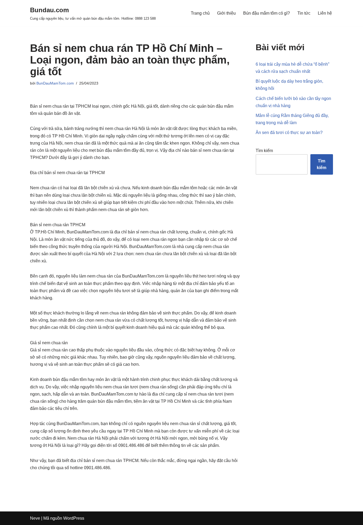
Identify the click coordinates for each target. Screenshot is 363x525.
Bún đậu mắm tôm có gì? (266, 13)
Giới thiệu (226, 13)
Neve (35, 518)
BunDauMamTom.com (55, 83)
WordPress (73, 518)
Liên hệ (325, 13)
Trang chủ (200, 13)
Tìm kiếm (264, 150)
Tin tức (303, 13)
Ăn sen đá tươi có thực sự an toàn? (289, 132)
